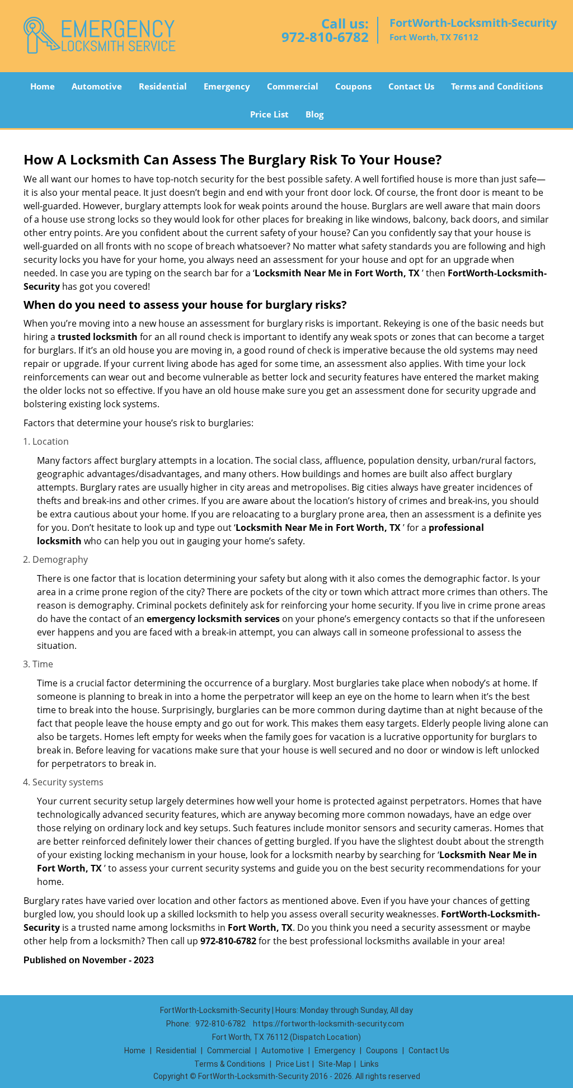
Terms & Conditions (229, 1063)
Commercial (292, 86)
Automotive (97, 86)
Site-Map (334, 1063)
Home (42, 86)
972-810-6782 (325, 36)
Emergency (227, 86)
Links (369, 1063)
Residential (163, 86)
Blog (314, 114)
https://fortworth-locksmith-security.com (328, 1023)
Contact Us (411, 86)
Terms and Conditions (497, 86)
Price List (269, 114)
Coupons (353, 86)
